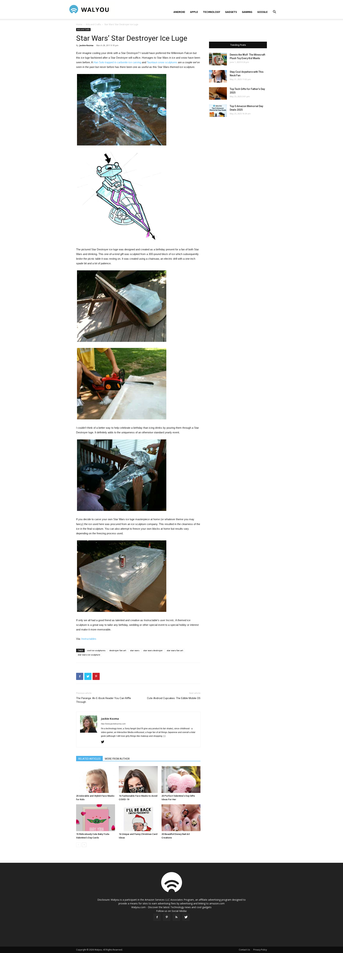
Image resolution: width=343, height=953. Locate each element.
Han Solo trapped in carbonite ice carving (117, 62)
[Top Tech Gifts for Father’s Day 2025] (218, 93)
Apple (194, 12)
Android (179, 12)
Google (262, 12)
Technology (211, 12)
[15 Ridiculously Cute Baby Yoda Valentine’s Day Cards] (95, 817)
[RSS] (176, 917)
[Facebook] (157, 917)
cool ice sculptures (96, 650)
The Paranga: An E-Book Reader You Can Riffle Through (103, 700)
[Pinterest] (166, 917)
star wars (134, 650)
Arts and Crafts (93, 24)
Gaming (247, 12)
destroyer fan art (117, 650)
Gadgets (231, 12)
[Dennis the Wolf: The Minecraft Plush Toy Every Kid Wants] (218, 59)
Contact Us (244, 949)
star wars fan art (175, 650)
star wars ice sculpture (89, 654)
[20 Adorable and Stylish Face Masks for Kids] (95, 779)
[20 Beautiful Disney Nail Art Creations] (180, 817)
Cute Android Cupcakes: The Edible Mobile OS (173, 698)
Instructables (88, 638)
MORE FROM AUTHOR (117, 758)
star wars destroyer (153, 650)
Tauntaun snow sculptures (162, 62)
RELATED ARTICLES (89, 758)
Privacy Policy (260, 949)
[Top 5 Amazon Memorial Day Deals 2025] (218, 110)
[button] (274, 12)
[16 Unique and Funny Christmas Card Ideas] (138, 817)
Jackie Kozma (86, 45)
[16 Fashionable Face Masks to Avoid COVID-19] (138, 779)
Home (79, 24)
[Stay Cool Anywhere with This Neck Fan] (218, 76)
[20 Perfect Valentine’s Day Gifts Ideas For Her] (180, 779)
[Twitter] (104, 742)
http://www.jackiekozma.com (113, 724)
